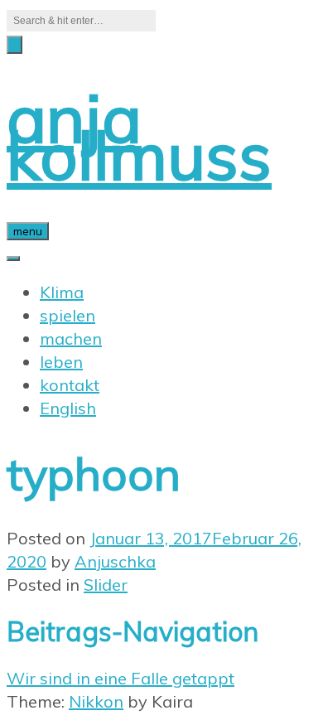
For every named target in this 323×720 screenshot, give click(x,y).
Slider (106, 584)
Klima (62, 292)
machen (71, 338)
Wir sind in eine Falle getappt (120, 678)
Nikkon (96, 701)
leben (61, 361)
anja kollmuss (139, 136)
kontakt (69, 384)
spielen (67, 315)
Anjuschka (115, 561)
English (68, 408)
